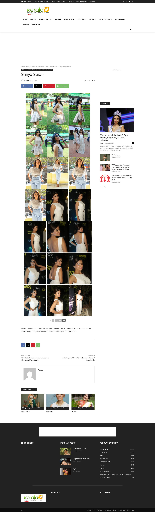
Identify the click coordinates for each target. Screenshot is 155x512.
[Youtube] (132, 1)
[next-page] (104, 186)
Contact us (107, 510)
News (114, 510)
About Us (99, 510)
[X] (127, 1)
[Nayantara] (57, 402)
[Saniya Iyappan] (32, 402)
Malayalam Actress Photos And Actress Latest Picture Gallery (44, 67)
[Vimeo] (129, 1)
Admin (27, 80)
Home (23, 67)
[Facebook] (121, 1)
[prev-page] (101, 186)
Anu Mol (73, 411)
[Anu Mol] (83, 402)
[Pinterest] (33, 345)
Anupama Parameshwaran (81, 459)
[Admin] (22, 81)
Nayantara (49, 411)
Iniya (74, 469)
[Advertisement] (93, 10)
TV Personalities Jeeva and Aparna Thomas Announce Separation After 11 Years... (121, 167)
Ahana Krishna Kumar (80, 449)
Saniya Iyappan (25, 411)
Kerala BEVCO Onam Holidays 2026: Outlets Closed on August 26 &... (122, 178)
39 (60, 320)
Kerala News (121, 510)
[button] (131, 29)
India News (130, 510)
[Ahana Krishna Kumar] (65, 451)
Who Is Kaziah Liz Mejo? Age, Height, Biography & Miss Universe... (114, 138)
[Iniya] (65, 471)
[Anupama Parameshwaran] (65, 461)
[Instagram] (124, 1)
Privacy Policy (91, 510)
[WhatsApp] (38, 345)
